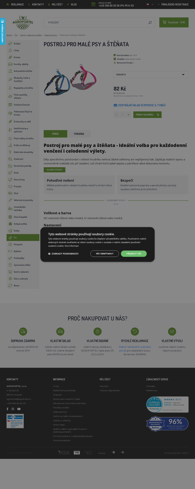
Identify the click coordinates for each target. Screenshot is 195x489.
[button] (63, 253)
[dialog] (97, 244)
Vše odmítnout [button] (104, 253)
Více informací (72, 245)
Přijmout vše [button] (133, 253)
